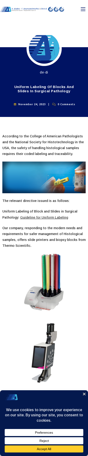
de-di (44, 72)
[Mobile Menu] (83, 9)
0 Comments (66, 104)
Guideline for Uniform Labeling (44, 217)
